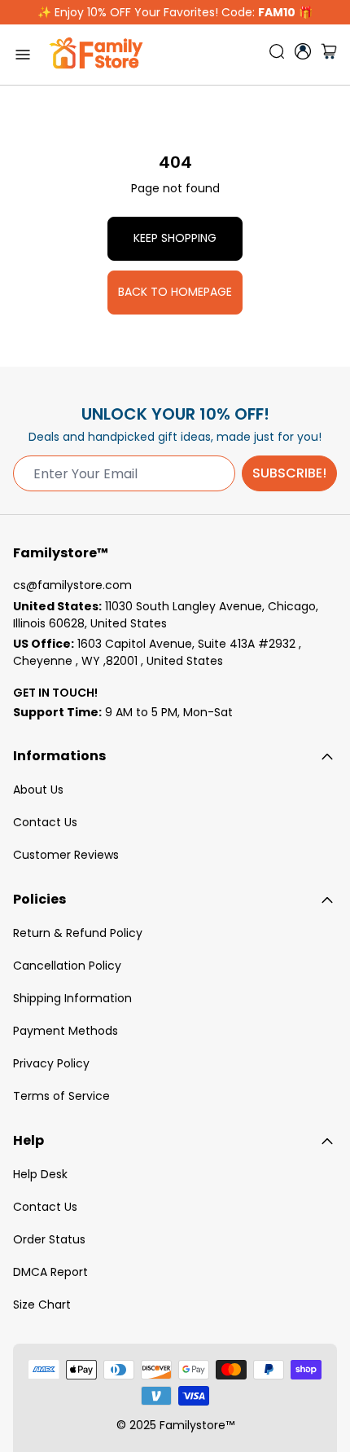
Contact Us (45, 822)
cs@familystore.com (72, 585)
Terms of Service (61, 1096)
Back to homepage (175, 292)
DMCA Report (50, 1272)
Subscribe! (289, 473)
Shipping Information (72, 998)
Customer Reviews (66, 855)
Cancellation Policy (67, 965)
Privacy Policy (51, 1063)
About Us (38, 789)
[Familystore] (96, 54)
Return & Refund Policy (77, 933)
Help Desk (40, 1174)
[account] (303, 51)
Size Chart (42, 1304)
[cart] (329, 54)
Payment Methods (65, 1031)
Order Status (49, 1239)
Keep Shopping (175, 238)
